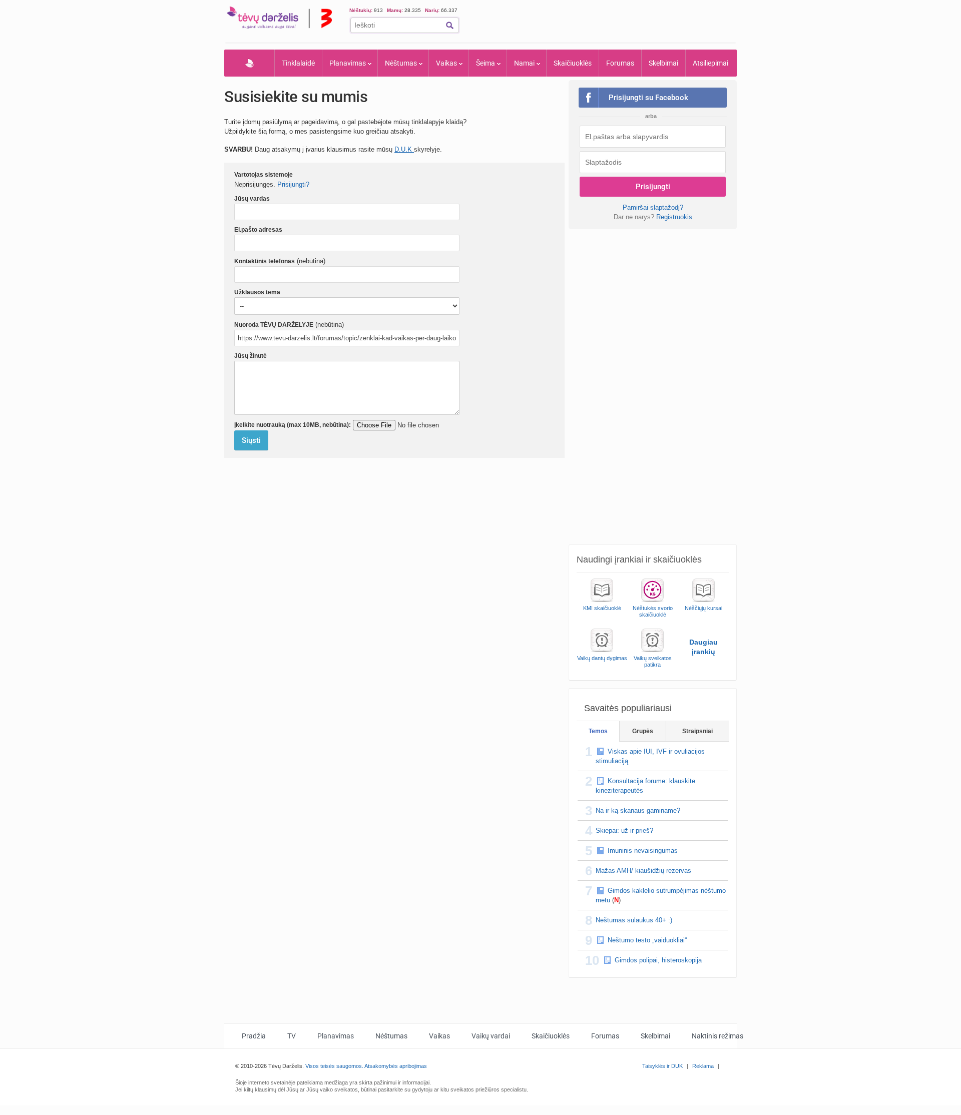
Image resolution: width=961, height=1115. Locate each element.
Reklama (703, 1066)
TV (291, 1036)
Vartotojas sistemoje (263, 174)
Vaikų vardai (490, 1036)
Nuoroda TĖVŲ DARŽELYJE (273, 324)
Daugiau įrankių (703, 647)
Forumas (620, 63)
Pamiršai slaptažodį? (653, 207)
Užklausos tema (257, 292)
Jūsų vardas (252, 198)
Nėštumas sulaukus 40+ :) (634, 920)
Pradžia (249, 63)
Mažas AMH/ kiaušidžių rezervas (643, 870)
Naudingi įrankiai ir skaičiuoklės (639, 559)
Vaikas (446, 63)
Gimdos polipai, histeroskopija (658, 960)
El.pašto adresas (258, 229)
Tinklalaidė (298, 63)
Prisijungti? (293, 184)
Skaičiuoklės (573, 63)
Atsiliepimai (710, 63)
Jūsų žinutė (250, 355)
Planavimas (347, 63)
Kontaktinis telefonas (264, 261)
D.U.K (404, 149)
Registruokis (674, 217)
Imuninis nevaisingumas (643, 850)
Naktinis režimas (717, 1036)
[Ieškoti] (449, 25)
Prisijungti (653, 186)
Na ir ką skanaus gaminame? (638, 810)
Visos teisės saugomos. (334, 1066)
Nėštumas (401, 63)
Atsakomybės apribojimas (395, 1066)
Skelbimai (663, 63)
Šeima (485, 63)
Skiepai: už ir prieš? (624, 830)
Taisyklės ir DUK (662, 1066)
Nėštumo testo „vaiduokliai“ (647, 940)
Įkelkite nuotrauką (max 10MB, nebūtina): (292, 424)
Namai (524, 63)
